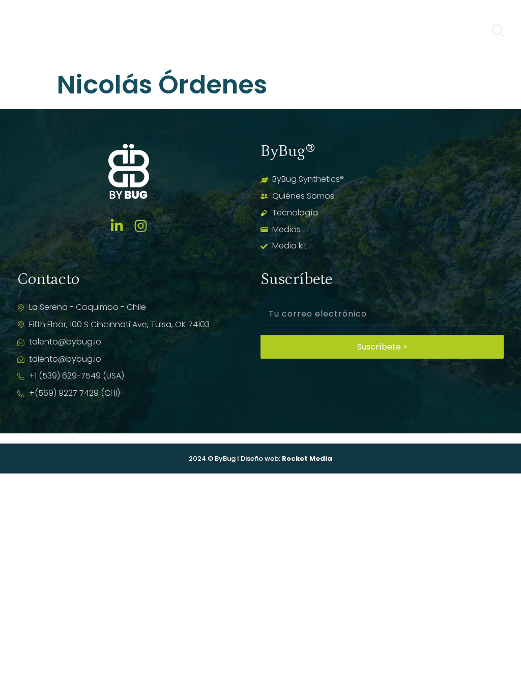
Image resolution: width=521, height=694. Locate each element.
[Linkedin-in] (117, 226)
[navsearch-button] (498, 32)
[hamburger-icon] (468, 32)
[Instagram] (141, 226)
